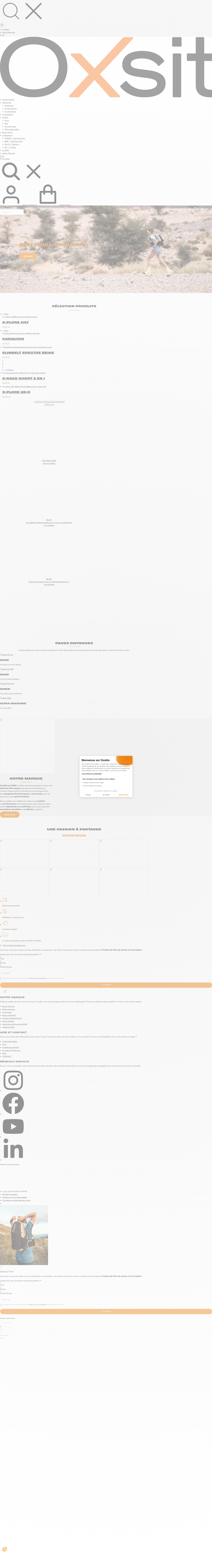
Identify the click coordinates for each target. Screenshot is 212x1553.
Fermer (88, 795)
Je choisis (106, 795)
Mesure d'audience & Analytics (92, 786)
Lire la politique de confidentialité (92, 773)
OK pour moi (123, 795)
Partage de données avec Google (93, 782)
